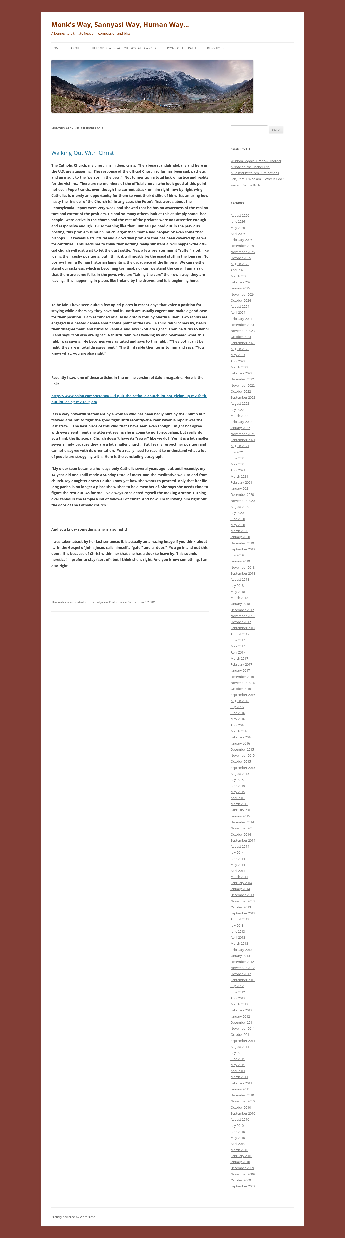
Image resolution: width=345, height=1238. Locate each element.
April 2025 (238, 270)
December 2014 (242, 822)
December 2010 (242, 1095)
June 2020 (238, 518)
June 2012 (238, 992)
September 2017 (243, 628)
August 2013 (240, 919)
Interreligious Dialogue (105, 602)
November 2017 (243, 616)
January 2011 (240, 1089)
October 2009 (241, 1180)
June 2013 (238, 931)
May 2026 (238, 227)
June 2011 (238, 1058)
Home (55, 48)
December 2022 (242, 379)
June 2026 (238, 221)
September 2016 (243, 694)
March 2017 (239, 658)
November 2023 (243, 330)
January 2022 (240, 427)
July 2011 (237, 1052)
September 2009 (243, 1186)
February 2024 (241, 318)
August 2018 (240, 579)
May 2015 (238, 792)
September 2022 (243, 397)
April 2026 (238, 233)
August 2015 (240, 773)
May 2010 (238, 1137)
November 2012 (243, 967)
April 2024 (238, 312)
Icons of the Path (181, 48)
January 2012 (240, 1016)
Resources (215, 48)
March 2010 (239, 1149)
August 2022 (240, 403)
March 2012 (239, 1004)
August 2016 (240, 701)
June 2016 (238, 713)
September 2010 (243, 1113)
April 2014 (238, 870)
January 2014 (240, 889)
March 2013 (239, 943)
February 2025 (241, 282)
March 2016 (239, 731)
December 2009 (242, 1168)
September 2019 (243, 549)
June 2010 (238, 1131)
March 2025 (239, 276)
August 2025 (240, 264)
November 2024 (243, 294)
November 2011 (243, 1028)
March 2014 (239, 876)
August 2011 (240, 1046)
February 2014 (241, 883)
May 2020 (238, 525)
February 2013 (241, 949)
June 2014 (238, 858)
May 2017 (238, 646)
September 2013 (243, 913)
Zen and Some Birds (245, 185)
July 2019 (237, 555)
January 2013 (240, 955)
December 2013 (242, 895)
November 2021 (243, 434)
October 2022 (241, 391)
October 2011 (241, 1034)
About (75, 48)
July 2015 (237, 779)
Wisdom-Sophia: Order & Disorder (256, 161)
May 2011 (238, 1065)
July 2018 (237, 585)
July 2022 (237, 409)
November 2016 (243, 682)
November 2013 (243, 901)
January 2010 (240, 1162)
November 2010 (243, 1101)
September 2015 (243, 767)
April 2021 (238, 470)
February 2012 (241, 1010)
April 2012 (238, 998)
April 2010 (238, 1143)
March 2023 (239, 367)
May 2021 (238, 464)
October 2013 (241, 907)
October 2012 (241, 974)
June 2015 (238, 785)
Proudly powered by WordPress (73, 1216)
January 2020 (240, 537)
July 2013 (237, 925)
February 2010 (241, 1156)
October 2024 (241, 300)
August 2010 (240, 1119)
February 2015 (241, 810)
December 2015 (242, 749)
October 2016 (241, 688)
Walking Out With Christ (82, 152)
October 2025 (241, 258)
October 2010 (241, 1107)
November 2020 (243, 500)
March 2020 (239, 531)
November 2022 (243, 385)
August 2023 (240, 349)
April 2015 (238, 798)
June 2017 (238, 640)
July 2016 (237, 707)
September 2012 (243, 980)
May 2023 (238, 355)
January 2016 (240, 743)
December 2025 (242, 245)
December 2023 (242, 324)
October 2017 (241, 622)
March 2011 (239, 1077)
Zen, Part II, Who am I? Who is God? (257, 179)
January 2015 (240, 816)
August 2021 (240, 446)
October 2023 (241, 336)
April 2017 (238, 652)
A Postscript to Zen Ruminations (255, 173)
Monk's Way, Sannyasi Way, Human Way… (120, 24)
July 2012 (237, 986)
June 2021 (238, 458)
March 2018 (239, 597)
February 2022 (241, 421)
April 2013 (238, 937)
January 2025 (240, 288)
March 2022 (239, 415)
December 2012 (242, 961)
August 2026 (240, 215)
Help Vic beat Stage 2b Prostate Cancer (124, 48)
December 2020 (242, 494)
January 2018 (240, 603)
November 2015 (243, 755)
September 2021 (243, 440)
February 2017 (241, 664)
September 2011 (243, 1040)
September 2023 (243, 343)
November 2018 (243, 567)
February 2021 (241, 482)
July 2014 (237, 852)
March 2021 (239, 476)
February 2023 (241, 373)
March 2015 (239, 804)
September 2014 (243, 840)
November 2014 (243, 828)
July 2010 (237, 1125)
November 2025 (243, 252)
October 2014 (241, 834)
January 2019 (240, 561)
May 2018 (238, 591)
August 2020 (240, 506)
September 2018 (243, 573)
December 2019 (242, 543)
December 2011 (242, 1022)
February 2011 (241, 1083)
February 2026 (241, 239)
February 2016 (241, 737)
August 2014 (240, 846)
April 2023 (238, 361)
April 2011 (238, 1071)
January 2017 (240, 670)
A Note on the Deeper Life (250, 167)
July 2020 (237, 512)
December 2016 (242, 676)
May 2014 (238, 864)
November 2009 (243, 1174)
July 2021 (237, 452)
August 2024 (240, 306)
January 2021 (240, 488)
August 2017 (240, 634)
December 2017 (242, 609)
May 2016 (238, 719)
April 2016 (238, 725)
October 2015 (241, 761)
